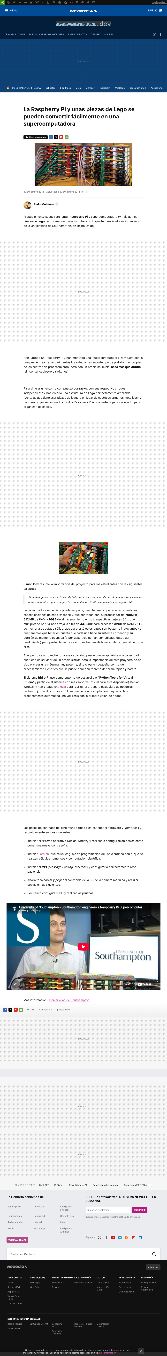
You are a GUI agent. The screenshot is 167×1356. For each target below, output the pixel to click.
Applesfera (13, 1291)
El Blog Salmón (148, 1282)
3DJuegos (35, 1282)
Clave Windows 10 (78, 1185)
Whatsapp (120, 88)
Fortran (43, 854)
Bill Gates (50, 88)
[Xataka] (2, 2)
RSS (126, 1237)
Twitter (154, 35)
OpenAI (37, 88)
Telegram (119, 1237)
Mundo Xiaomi (15, 1303)
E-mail (66, 137)
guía (63, 686)
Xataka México (15, 1324)
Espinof (56, 1287)
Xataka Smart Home (14, 1297)
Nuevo (152, 10)
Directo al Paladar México (83, 1325)
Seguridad (39, 1216)
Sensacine (57, 1282)
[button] (46, 204)
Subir (150, 1267)
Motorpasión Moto (103, 1288)
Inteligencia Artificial (66, 1230)
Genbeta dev (83, 23)
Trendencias (125, 1282)
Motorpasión (103, 1282)
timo (62, 1222)
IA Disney (59, 1185)
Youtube (113, 1237)
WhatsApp (39, 1228)
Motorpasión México (103, 1325)
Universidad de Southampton (69, 1000)
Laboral (38, 1222)
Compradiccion (126, 1291)
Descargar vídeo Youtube (106, 1185)
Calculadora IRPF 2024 (135, 1185)
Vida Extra (35, 1287)
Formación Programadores (46, 34)
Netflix (11, 1228)
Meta (78, 88)
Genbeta (83, 10)
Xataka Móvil (14, 1287)
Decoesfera (125, 1287)
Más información (107, 1352)
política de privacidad (129, 1217)
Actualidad (39, 1206)
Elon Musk (65, 88)
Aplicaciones (157, 88)
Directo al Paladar (83, 1282)
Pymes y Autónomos (147, 1288)
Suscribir (140, 1210)
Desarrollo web (15, 34)
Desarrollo (64, 1009)
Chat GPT (44, 1185)
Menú (14, 10)
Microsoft (90, 88)
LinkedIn (140, 1237)
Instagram (105, 88)
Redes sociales (15, 1222)
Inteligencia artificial (66, 1208)
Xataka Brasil (14, 1328)
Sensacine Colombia (57, 1332)
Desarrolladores (102, 34)
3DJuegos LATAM (39, 1324)
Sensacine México (57, 1325)
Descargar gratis (137, 88)
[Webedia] (17, 1266)
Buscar (154, 1254)
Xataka (11, 1282)
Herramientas (15, 1216)
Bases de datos (77, 34)
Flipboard (61, 137)
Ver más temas (17, 1240)
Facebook (160, 35)
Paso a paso (14, 1206)
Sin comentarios (37, 137)
